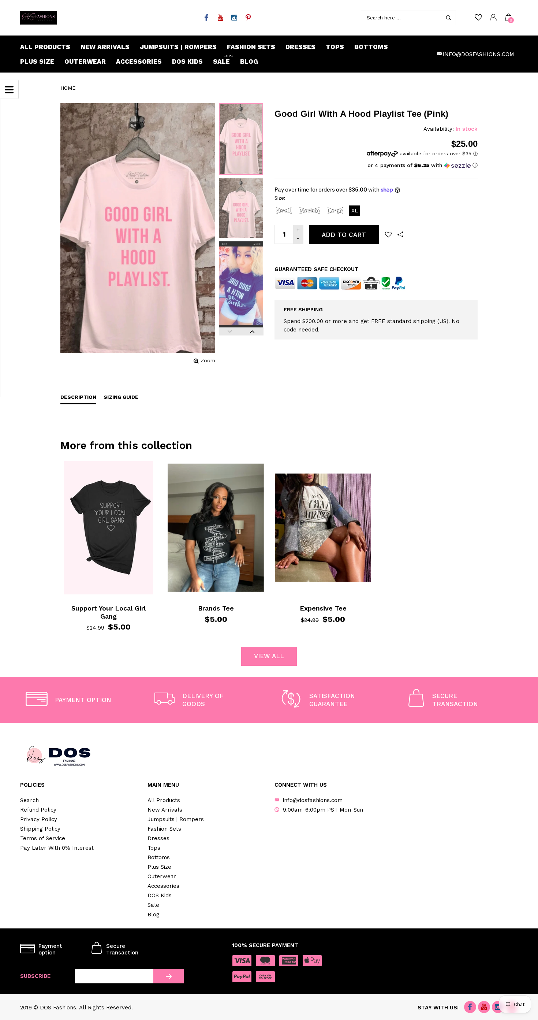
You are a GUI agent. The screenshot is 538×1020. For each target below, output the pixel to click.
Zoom (208, 360)
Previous (230, 331)
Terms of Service (42, 838)
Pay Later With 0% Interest (57, 848)
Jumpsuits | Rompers (178, 47)
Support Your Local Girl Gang (108, 612)
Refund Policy (38, 809)
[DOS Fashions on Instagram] (234, 18)
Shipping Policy (40, 829)
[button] (422, 165)
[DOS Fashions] (38, 18)
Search (29, 800)
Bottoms (371, 47)
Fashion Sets (251, 47)
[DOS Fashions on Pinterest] (248, 18)
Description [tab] (78, 397)
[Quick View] (78, 472)
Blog (249, 61)
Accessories (139, 61)
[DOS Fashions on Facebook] (206, 18)
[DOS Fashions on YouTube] (220, 18)
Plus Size (37, 61)
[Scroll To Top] (518, 960)
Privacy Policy (38, 819)
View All (269, 656)
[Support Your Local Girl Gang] (108, 527)
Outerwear (85, 61)
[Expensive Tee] (323, 527)
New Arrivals (105, 47)
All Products (45, 47)
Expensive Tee (323, 608)
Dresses (300, 47)
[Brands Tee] (216, 527)
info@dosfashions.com (478, 54)
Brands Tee (216, 608)
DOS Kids (187, 61)
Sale (223, 59)
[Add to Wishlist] (388, 234)
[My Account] (493, 17)
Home (67, 88)
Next (252, 331)
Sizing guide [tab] (121, 397)
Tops (335, 47)
